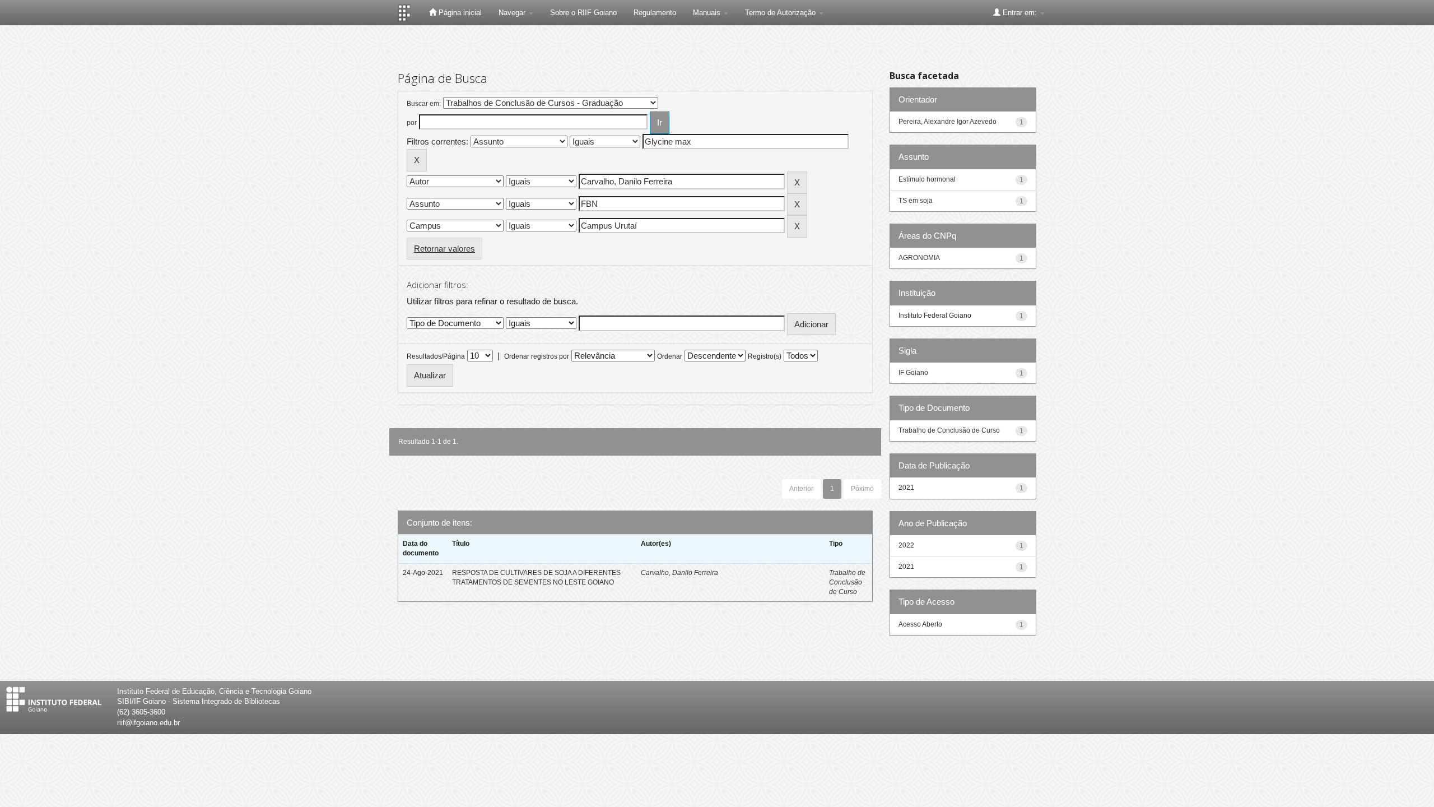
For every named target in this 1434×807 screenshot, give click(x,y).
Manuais (708, 12)
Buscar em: (424, 104)
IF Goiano (913, 373)
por (412, 123)
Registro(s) (764, 356)
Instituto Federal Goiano (934, 315)
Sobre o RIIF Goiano (583, 12)
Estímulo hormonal (927, 179)
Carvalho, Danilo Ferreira (679, 573)
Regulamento (655, 12)
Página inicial (459, 12)
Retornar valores (444, 248)
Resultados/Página (436, 356)
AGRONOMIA (919, 258)
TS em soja (915, 201)
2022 (906, 545)
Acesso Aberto (920, 624)
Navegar (513, 12)
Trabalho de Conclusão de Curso (847, 582)
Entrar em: (1019, 12)
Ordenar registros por (536, 356)
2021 (906, 487)
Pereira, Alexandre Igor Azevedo (947, 122)
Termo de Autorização (781, 12)
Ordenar (669, 356)
